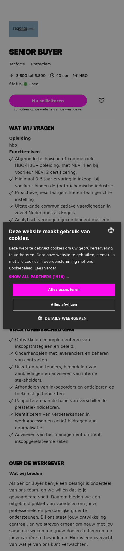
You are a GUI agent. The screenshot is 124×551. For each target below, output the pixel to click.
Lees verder (45, 267)
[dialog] (62, 275)
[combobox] (111, 230)
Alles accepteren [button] (64, 289)
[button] (62, 276)
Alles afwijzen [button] (64, 304)
